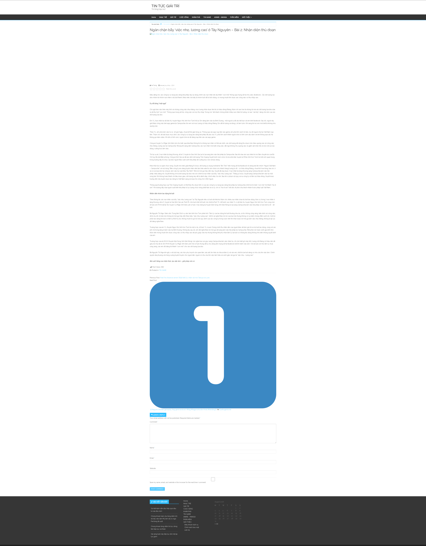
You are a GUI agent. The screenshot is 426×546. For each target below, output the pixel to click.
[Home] (161, 24)
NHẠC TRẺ (163, 17)
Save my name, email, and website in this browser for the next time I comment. (178, 482)
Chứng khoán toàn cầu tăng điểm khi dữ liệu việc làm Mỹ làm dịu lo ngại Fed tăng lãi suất (164, 518)
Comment (154, 422)
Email (152, 458)
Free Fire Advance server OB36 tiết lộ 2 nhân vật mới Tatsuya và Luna (184, 278)
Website (153, 468)
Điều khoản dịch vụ (191, 525)
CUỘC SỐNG (184, 17)
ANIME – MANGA (220, 17)
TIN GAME (207, 17)
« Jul (216, 524)
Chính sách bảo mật (191, 527)
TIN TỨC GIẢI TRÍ (165, 6)
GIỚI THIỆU (246, 17)
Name (152, 448)
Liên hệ (187, 530)
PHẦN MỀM (234, 17)
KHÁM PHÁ (196, 17)
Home (153, 17)
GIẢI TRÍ (173, 17)
